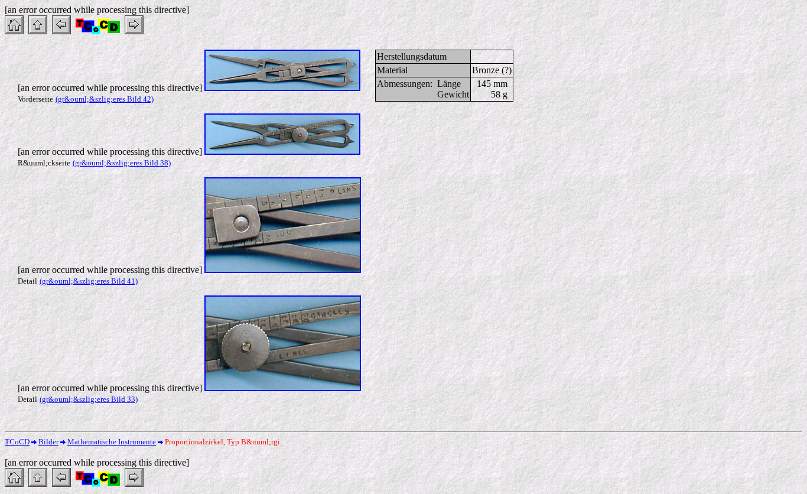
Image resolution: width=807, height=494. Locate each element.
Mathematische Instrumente (111, 441)
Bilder (48, 441)
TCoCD (17, 441)
